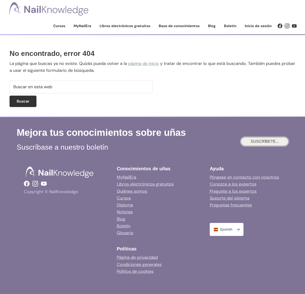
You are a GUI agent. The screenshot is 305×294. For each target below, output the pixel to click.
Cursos (124, 198)
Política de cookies (135, 271)
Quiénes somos (132, 191)
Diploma (125, 205)
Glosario (125, 233)
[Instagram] (287, 26)
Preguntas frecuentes (231, 205)
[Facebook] (280, 26)
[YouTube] (294, 26)
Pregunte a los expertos (233, 191)
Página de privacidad (137, 257)
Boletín (123, 226)
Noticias (125, 212)
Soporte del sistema (229, 198)
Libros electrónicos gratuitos (145, 184)
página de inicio (143, 63)
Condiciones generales (139, 264)
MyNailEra (126, 177)
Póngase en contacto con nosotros (244, 177)
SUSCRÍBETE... (265, 141)
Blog (121, 219)
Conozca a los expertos (233, 184)
